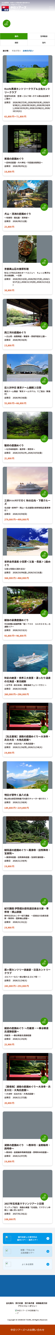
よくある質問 (27, 1264)
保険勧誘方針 (41, 1303)
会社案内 (10, 1303)
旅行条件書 (29, 1303)
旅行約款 (19, 1303)
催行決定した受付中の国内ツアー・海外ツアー (27, 1238)
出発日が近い (28, 50)
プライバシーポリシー (27, 1306)
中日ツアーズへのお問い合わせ (27, 1330)
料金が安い (16, 50)
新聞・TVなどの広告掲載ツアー (28, 1251)
